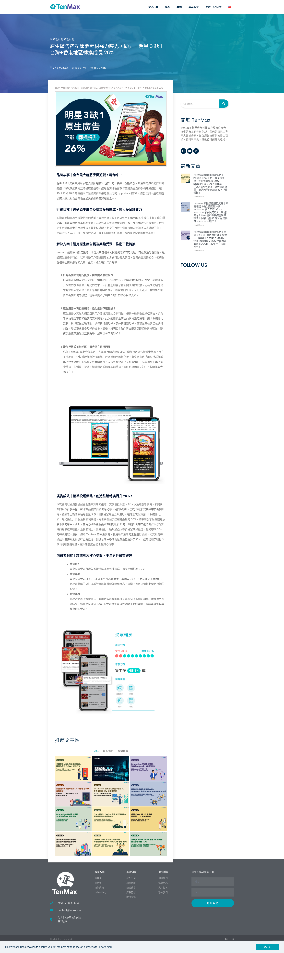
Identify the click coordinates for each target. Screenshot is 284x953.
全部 (96, 751)
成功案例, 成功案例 (79, 88)
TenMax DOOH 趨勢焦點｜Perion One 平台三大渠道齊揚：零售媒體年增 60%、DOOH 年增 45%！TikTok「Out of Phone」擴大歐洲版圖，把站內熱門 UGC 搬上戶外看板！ (210, 183)
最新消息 (108, 751)
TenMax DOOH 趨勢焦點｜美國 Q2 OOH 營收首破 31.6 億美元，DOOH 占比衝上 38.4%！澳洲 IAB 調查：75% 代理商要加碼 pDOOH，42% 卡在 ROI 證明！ (210, 239)
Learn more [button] (106, 947)
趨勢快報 (123, 751)
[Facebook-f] (183, 151)
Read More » (198, 196)
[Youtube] (190, 151)
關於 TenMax (213, 7)
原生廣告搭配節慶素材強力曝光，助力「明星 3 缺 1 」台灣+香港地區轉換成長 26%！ (127, 88)
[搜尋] (223, 103)
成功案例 (58, 39)
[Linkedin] (196, 151)
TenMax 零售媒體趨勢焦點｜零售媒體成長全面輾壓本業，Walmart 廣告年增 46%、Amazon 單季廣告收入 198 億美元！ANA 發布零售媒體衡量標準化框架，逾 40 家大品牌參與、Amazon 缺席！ (210, 212)
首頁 (57, 88)
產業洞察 (193, 7)
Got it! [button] (267, 947)
